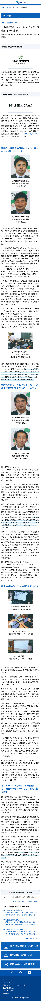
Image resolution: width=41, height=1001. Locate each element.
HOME (3, 7)
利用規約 (6, 994)
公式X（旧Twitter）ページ (12, 972)
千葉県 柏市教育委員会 (21, 912)
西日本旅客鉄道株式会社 (21, 931)
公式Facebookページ (20, 972)
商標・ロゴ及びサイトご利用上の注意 (15, 985)
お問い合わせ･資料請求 (20, 964)
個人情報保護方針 (8, 988)
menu (3, 2)
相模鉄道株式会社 (21, 922)
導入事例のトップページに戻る (26, 901)
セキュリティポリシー (10, 991)
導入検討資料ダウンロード (20, 946)
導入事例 (9, 7)
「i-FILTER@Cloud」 (21, 94)
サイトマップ (7, 982)
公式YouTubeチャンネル (29, 972)
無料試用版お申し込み (20, 955)
